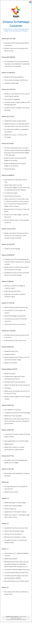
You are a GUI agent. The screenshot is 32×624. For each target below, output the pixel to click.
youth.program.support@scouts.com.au (16, 619)
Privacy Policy (22, 616)
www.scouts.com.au (15, 618)
